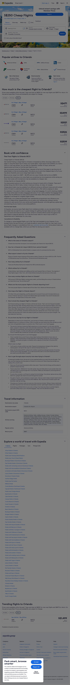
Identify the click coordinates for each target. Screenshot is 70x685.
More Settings (36, 672)
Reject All (36, 667)
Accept (36, 662)
